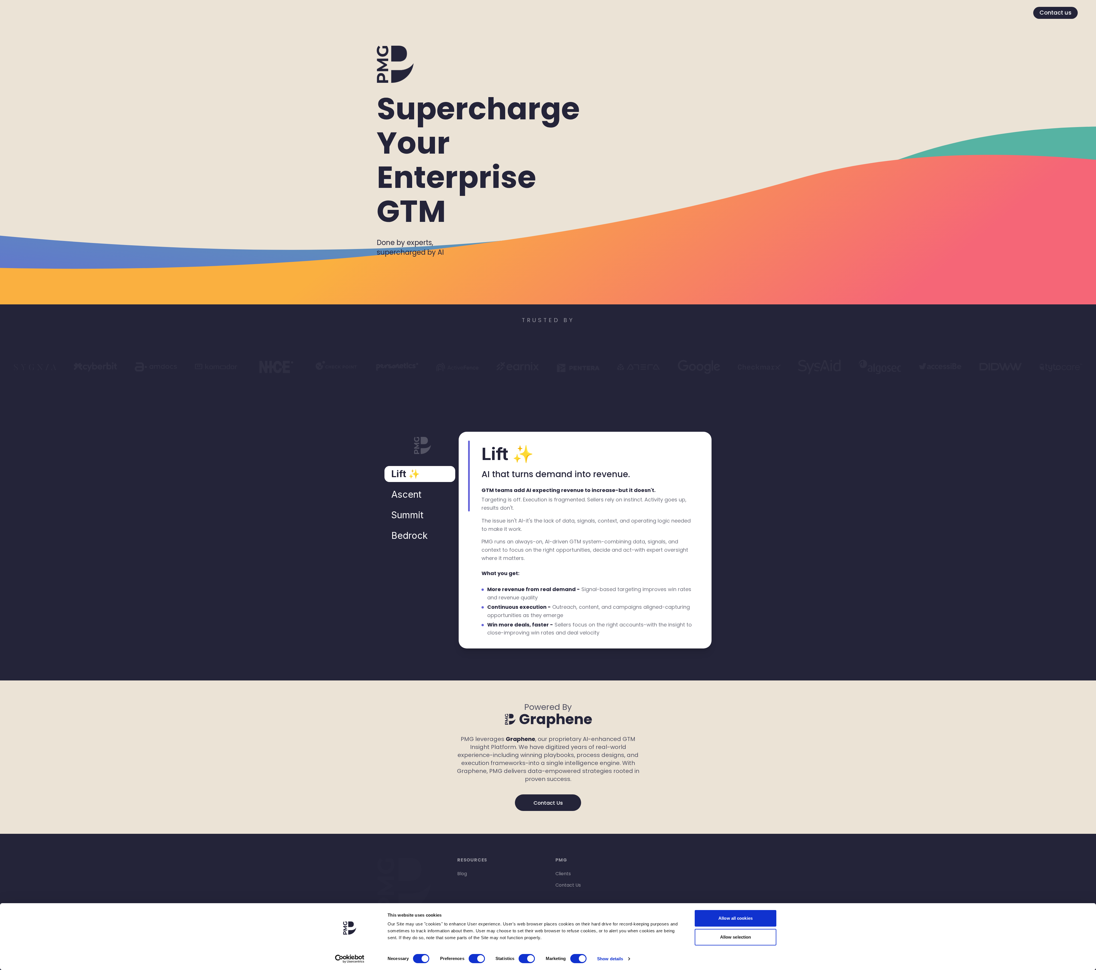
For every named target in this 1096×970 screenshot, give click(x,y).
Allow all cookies (735, 918)
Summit (407, 515)
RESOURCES (472, 860)
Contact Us (548, 802)
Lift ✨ (405, 473)
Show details (610, 958)
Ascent (406, 494)
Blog (462, 873)
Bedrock (409, 535)
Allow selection (735, 937)
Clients (563, 873)
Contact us (1055, 13)
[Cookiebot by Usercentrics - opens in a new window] (350, 959)
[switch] (477, 958)
